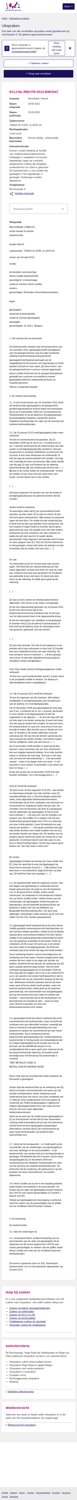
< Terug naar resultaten (38, 73)
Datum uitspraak (14, 105)
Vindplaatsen (16, 184)
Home (4, 18)
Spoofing (56, 1493)
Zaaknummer (16, 120)
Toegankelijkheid (43, 1493)
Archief (5, 1497)
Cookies (30, 1493)
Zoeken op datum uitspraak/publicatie (29, 1308)
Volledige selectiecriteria (21, 1391)
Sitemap (13, 1493)
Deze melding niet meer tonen (57, 48)
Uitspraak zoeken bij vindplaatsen (27, 1325)
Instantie (14, 98)
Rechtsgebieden (18, 129)
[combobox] (38, 209)
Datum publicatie (15, 114)
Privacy (22, 1493)
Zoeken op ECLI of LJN (22, 1314)
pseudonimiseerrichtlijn (24, 51)
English (5, 1493)
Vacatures (66, 1493)
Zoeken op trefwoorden (21, 1311)
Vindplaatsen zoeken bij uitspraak (27, 1321)
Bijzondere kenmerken (15, 139)
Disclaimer (14, 1497)
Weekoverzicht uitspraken (22, 1425)
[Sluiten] (70, 48)
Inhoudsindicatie (19, 146)
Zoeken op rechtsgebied (22, 1318)
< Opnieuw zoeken (38, 63)
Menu (67, 6)
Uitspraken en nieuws (19, 18)
